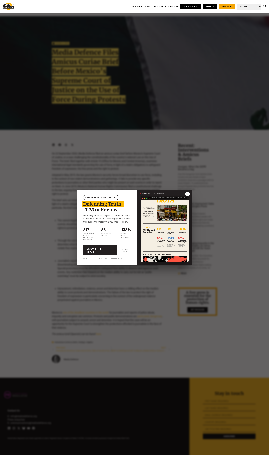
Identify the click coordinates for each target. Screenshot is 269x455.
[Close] (187, 194)
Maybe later (125, 250)
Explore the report (94, 250)
